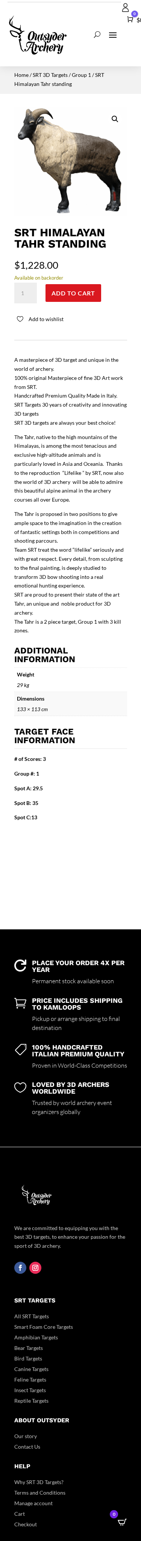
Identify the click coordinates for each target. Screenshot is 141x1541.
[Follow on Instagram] (35, 1268)
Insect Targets (30, 1390)
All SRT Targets (31, 1316)
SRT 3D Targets (50, 75)
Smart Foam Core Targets (43, 1327)
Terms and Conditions (39, 1492)
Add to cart (73, 293)
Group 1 (81, 75)
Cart (19, 1513)
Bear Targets (28, 1348)
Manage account (33, 1503)
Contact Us (27, 1446)
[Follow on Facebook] (20, 1268)
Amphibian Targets (36, 1337)
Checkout (25, 1524)
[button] (115, 119)
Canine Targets (31, 1369)
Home (21, 75)
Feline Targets (30, 1379)
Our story (25, 1436)
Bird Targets (28, 1358)
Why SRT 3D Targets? (39, 1482)
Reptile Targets (31, 1400)
